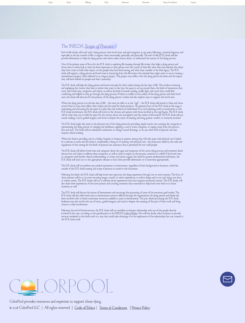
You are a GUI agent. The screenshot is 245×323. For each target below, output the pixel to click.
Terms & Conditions (113, 308)
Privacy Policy (141, 308)
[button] (68, 3)
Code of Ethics (131, 214)
